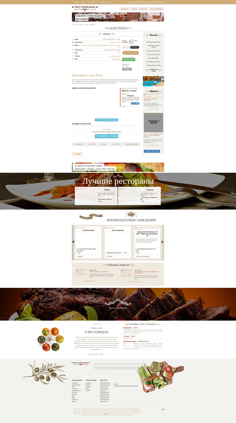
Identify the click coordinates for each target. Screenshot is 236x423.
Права (87, 388)
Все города (147, 2)
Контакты (88, 384)
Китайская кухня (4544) (153, 65)
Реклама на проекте (105, 2)
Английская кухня (105, 397)
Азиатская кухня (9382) (153, 42)
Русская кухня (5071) (153, 54)
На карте (92, 144)
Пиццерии (74, 392)
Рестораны (75, 383)
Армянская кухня (104, 395)
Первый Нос (127, 327)
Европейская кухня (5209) (153, 46)
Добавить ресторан (93, 2)
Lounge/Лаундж (76, 384)
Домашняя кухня (104, 392)
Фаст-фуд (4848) (153, 58)
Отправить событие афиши (152, 151)
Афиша (83, 2)
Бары (73, 395)
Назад (77, 154)
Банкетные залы (76, 390)
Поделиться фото (128, 59)
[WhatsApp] (130, 69)
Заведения (124, 9)
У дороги (126, 336)
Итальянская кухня (105, 384)
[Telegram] (126, 69)
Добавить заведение (135, 2)
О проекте (143, 9)
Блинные (74, 394)
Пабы (73, 397)
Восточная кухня (92, 45)
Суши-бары (75, 388)
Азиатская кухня (83, 45)
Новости (76, 2)
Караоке (74, 401)
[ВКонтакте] (123, 69)
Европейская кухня (103, 45)
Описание (106, 34)
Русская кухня (113, 45)
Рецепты (116, 384)
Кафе (73, 386)
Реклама (88, 390)
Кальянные (75, 399)
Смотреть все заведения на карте (106, 120)
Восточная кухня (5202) (153, 51)
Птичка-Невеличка (129, 341)
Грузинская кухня (104, 399)
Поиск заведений (156, 9)
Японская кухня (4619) (153, 61)
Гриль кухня (103, 390)
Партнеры (88, 386)
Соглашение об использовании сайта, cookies (126, 386)
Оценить (134, 103)
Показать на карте (115, 42)
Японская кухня (104, 386)
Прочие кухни (103, 401)
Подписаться (159, 2)
